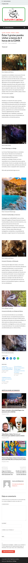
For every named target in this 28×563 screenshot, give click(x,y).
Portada (13, 32)
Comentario (5, 504)
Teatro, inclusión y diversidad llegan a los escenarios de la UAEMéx (13, 411)
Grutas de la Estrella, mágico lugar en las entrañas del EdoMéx (7, 368)
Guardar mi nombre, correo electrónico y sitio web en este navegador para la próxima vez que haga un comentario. (14, 546)
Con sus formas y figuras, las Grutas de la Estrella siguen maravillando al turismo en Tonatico (19, 369)
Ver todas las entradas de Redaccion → (18, 484)
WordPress (9, 561)
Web (3, 536)
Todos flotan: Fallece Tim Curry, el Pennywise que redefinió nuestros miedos (13, 434)
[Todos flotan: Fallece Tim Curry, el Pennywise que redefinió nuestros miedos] (14, 425)
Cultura (3, 32)
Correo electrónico (8, 529)
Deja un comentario (12, 43)
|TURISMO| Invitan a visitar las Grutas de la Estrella (7, 379)
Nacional (8, 32)
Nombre (4, 523)
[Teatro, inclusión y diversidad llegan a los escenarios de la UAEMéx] (14, 401)
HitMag (14, 561)
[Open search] (24, 27)
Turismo (17, 32)
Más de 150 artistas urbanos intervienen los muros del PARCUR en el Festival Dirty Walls (14, 458)
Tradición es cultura (14, 559)
